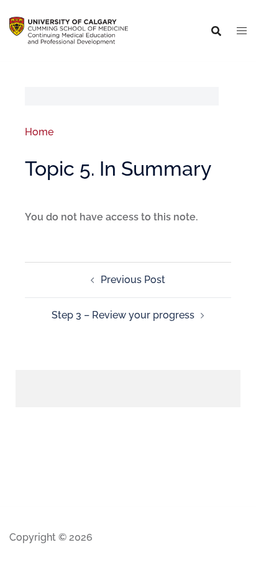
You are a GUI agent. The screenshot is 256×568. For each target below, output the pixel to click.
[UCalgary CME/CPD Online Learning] (68, 30)
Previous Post (133, 280)
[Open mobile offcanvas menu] (242, 31)
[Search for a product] (216, 31)
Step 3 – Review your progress (123, 315)
